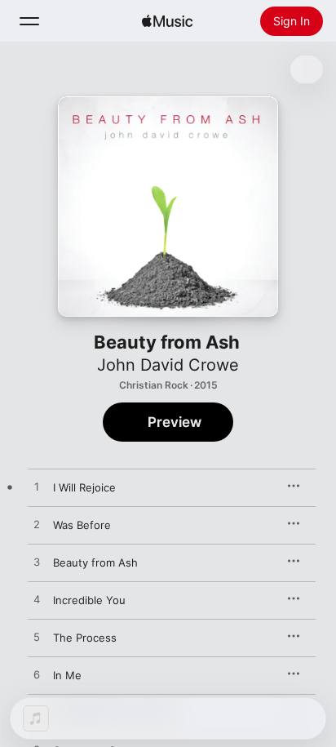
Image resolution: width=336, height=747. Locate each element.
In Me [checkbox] (67, 675)
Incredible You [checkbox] (89, 600)
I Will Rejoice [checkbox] (84, 487)
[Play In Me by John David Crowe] (36, 675)
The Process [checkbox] (85, 637)
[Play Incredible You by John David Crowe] (36, 600)
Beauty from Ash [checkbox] (95, 562)
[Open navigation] (29, 21)
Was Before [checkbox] (82, 524)
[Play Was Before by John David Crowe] (36, 525)
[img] (167, 21)
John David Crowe (168, 365)
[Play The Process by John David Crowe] (36, 637)
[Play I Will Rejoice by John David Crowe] (36, 487)
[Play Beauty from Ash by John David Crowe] (36, 562)
